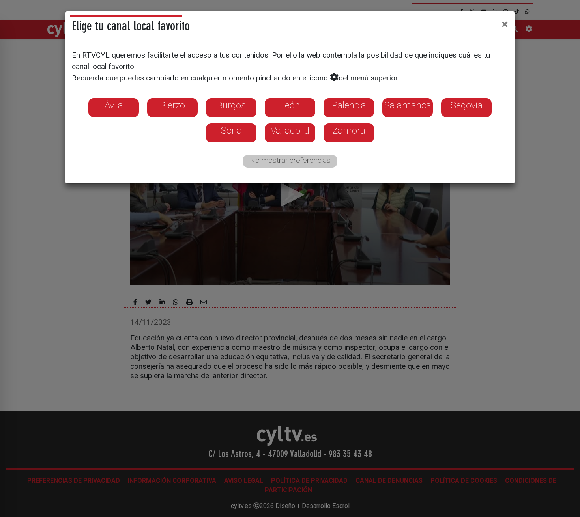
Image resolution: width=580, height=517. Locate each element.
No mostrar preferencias (290, 160)
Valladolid (290, 130)
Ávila (114, 105)
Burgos (231, 105)
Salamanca (407, 105)
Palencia (349, 105)
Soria (231, 130)
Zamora (348, 130)
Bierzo (172, 105)
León (290, 105)
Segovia (467, 105)
